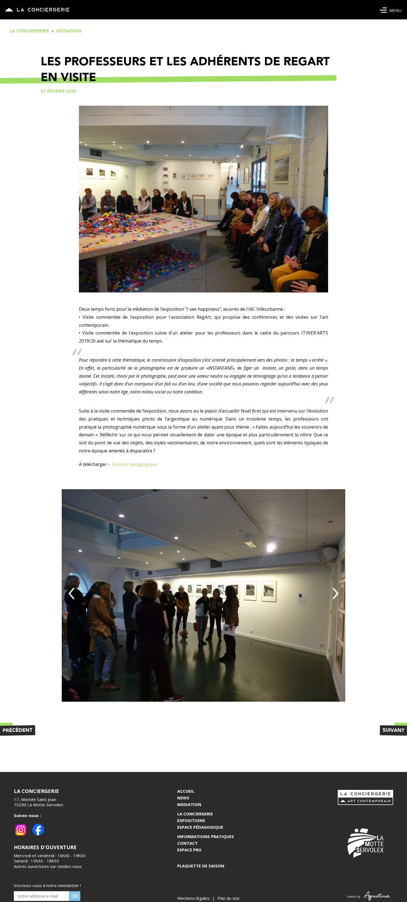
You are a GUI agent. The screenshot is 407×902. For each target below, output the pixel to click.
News (183, 797)
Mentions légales (193, 898)
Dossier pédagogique (134, 464)
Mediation (189, 804)
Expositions (191, 820)
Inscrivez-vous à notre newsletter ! (47, 885)
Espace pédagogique (200, 827)
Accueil (185, 791)
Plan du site (228, 898)
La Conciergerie (195, 814)
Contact (187, 843)
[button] (71, 593)
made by (355, 896)
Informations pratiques (205, 836)
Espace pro (189, 849)
